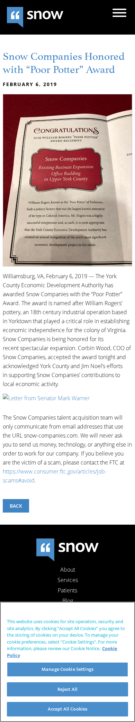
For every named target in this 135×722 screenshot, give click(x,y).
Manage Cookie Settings (67, 669)
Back (16, 506)
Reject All (67, 689)
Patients (67, 590)
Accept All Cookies (67, 709)
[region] (67, 662)
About (67, 569)
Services (67, 580)
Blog (67, 600)
